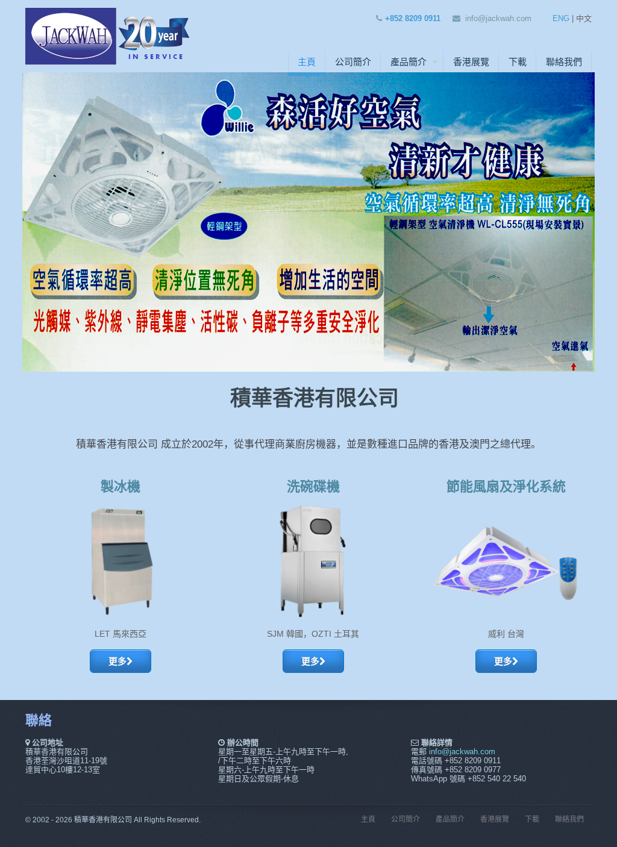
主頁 (307, 62)
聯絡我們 (564, 62)
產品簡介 (408, 62)
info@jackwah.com (498, 18)
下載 (518, 62)
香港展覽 (471, 62)
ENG (561, 18)
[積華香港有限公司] (109, 35)
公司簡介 (353, 62)
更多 (117, 661)
